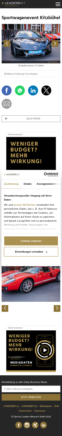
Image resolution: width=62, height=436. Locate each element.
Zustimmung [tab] (11, 183)
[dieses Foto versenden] (7, 104)
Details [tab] (27, 183)
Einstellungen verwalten (29, 251)
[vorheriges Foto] (16, 43)
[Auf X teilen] (46, 90)
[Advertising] (31, 351)
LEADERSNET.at (11, 406)
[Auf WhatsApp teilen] (20, 90)
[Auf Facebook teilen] (7, 90)
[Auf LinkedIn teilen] (33, 90)
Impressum (39, 411)
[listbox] (31, 283)
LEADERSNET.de (29, 406)
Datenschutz (25, 411)
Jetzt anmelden (31, 397)
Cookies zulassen (31, 240)
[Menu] (58, 4)
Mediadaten (46, 406)
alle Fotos (33, 119)
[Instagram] (27, 425)
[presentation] (5, 308)
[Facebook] (18, 425)
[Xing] (35, 425)
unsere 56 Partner (24, 204)
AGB (56, 406)
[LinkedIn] (43, 425)
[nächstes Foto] (46, 43)
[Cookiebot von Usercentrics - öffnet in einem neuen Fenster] (44, 174)
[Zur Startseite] (13, 4)
